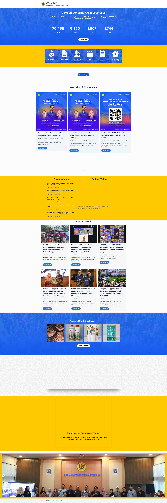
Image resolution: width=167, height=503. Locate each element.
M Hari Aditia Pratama (74, 140)
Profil (81, 3)
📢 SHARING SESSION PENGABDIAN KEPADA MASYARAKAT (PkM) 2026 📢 (81, 135)
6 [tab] (86, 170)
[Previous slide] (3, 475)
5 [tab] (85, 170)
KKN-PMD (102, 3)
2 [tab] (81, 170)
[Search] (125, 3)
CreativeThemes (65, 500)
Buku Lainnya (83, 75)
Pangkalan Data (117, 3)
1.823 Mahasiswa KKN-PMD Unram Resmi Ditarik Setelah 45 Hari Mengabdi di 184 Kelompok (112, 247)
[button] (32, 131)
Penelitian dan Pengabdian (92, 3)
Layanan (109, 3)
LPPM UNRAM (51, 3)
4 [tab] (84, 170)
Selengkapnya (47, 264)
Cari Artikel (83, 39)
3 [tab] (83, 170)
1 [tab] (80, 170)
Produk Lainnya (83, 345)
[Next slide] (163, 475)
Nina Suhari (40, 151)
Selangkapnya (42, 159)
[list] (83, 475)
